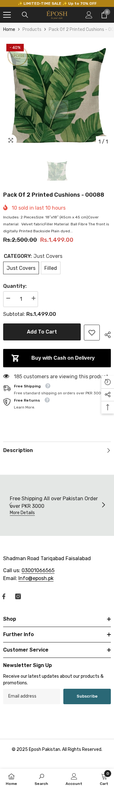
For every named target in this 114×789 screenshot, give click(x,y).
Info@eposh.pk (36, 578)
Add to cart (42, 332)
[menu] (7, 15)
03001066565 (38, 570)
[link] (92, 332)
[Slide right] (103, 505)
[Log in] (89, 14)
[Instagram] (18, 596)
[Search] (25, 15)
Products (31, 29)
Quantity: (15, 286)
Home (9, 29)
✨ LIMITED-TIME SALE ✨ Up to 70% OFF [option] (57, 3)
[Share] (105, 333)
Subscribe (87, 696)
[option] (57, 94)
